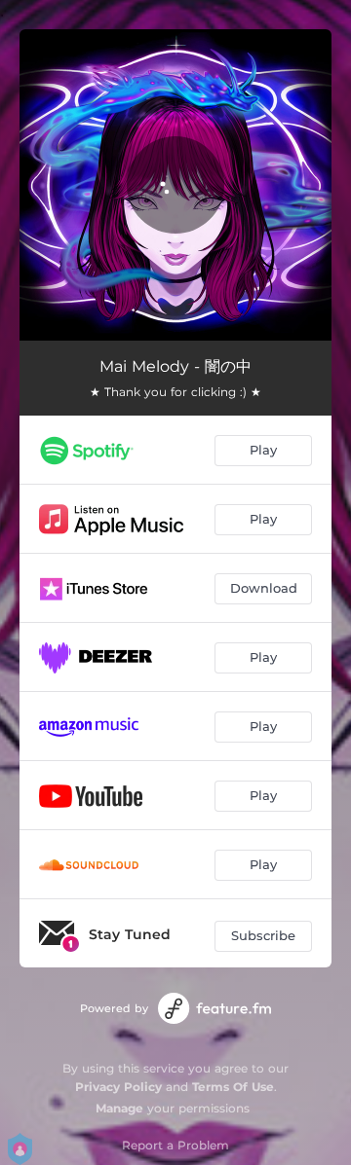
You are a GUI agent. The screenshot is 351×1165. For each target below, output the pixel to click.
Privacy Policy (118, 1086)
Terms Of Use (233, 1086)
